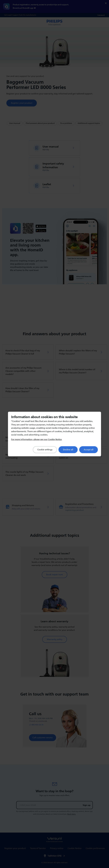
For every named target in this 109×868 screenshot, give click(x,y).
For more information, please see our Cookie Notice (36, 439)
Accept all (88, 449)
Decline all (68, 449)
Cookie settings (44, 449)
